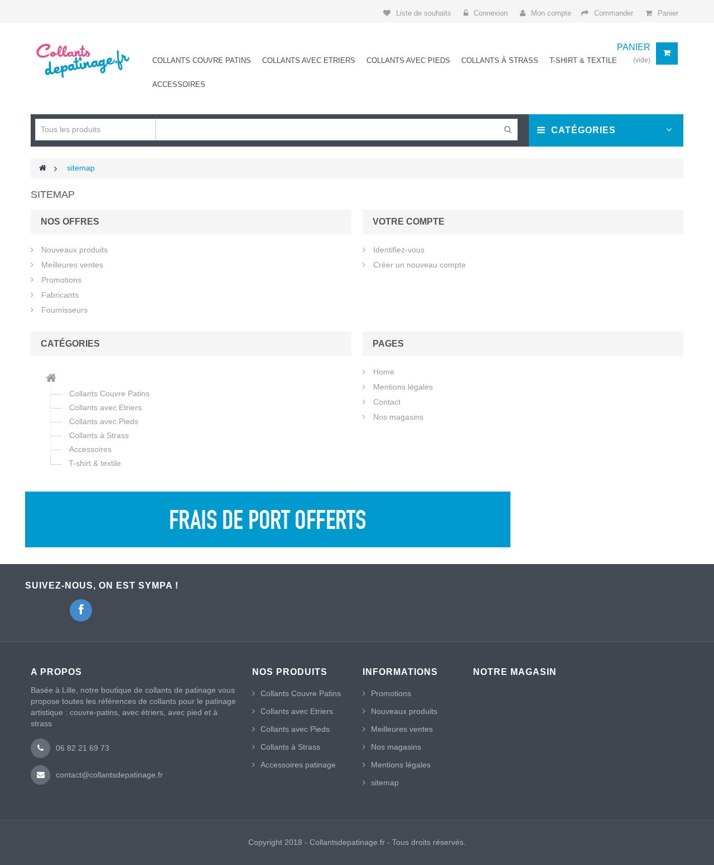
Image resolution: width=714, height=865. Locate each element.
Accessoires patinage (298, 764)
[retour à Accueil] (42, 167)
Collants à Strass (99, 435)
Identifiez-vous (397, 249)
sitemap (385, 782)
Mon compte (551, 13)
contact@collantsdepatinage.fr (109, 774)
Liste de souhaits (423, 13)
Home (382, 371)
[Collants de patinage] (80, 60)
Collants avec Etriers (105, 407)
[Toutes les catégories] (51, 379)
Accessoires (90, 449)
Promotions (60, 279)
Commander (613, 13)
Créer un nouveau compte (418, 264)
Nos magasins (397, 416)
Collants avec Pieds (103, 421)
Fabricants (59, 294)
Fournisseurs (63, 309)
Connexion (492, 13)
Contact (386, 401)
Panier (668, 13)
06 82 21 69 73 (82, 747)
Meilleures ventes (71, 264)
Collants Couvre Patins (109, 393)
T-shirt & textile (95, 463)
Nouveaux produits (73, 249)
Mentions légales (402, 386)
